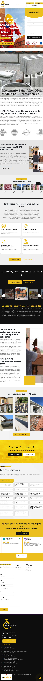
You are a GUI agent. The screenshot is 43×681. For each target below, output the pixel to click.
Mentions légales (28, 674)
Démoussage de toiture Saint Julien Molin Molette (20, 507)
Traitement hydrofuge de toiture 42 (6, 192)
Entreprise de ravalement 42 (15, 192)
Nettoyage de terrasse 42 (9, 656)
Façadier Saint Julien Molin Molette (20, 503)
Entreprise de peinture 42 (9, 650)
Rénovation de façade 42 (9, 667)
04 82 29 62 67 (30, 3)
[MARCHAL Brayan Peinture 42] (4, 4)
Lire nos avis (21, 556)
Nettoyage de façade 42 (9, 655)
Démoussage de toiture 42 (34, 192)
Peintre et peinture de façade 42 (11, 661)
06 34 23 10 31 (39, 3)
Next (39, 183)
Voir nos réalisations (7, 43)
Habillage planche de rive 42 (10, 652)
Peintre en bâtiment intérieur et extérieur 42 (13, 659)
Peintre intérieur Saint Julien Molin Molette (20, 498)
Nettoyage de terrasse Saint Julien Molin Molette (20, 489)
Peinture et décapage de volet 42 (11, 663)
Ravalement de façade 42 (9, 666)
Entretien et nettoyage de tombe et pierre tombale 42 (15, 651)
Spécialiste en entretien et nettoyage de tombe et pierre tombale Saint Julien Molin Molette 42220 (20, 513)
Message (2, 597)
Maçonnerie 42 (7, 654)
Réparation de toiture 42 (9, 669)
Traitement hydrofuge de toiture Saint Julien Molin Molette (19, 484)
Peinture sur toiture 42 (8, 665)
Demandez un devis (15, 282)
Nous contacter (33, 5)
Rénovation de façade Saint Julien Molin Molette (20, 494)
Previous (37, 183)
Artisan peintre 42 (23, 192)
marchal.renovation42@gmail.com (10, 635)
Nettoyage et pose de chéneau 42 (11, 658)
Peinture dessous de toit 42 (10, 662)
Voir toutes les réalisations (21, 434)
